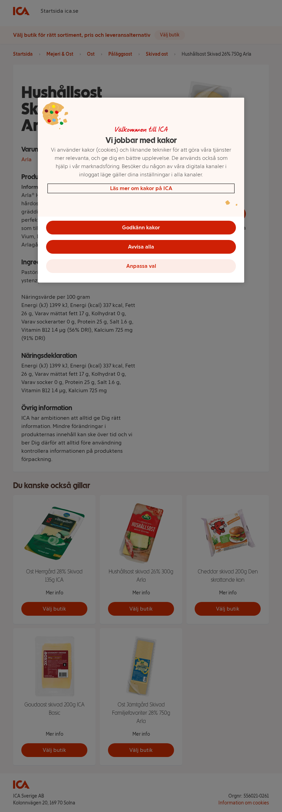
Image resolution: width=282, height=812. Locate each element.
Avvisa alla (141, 246)
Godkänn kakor (141, 227)
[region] (141, 190)
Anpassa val (141, 266)
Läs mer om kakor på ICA (141, 188)
